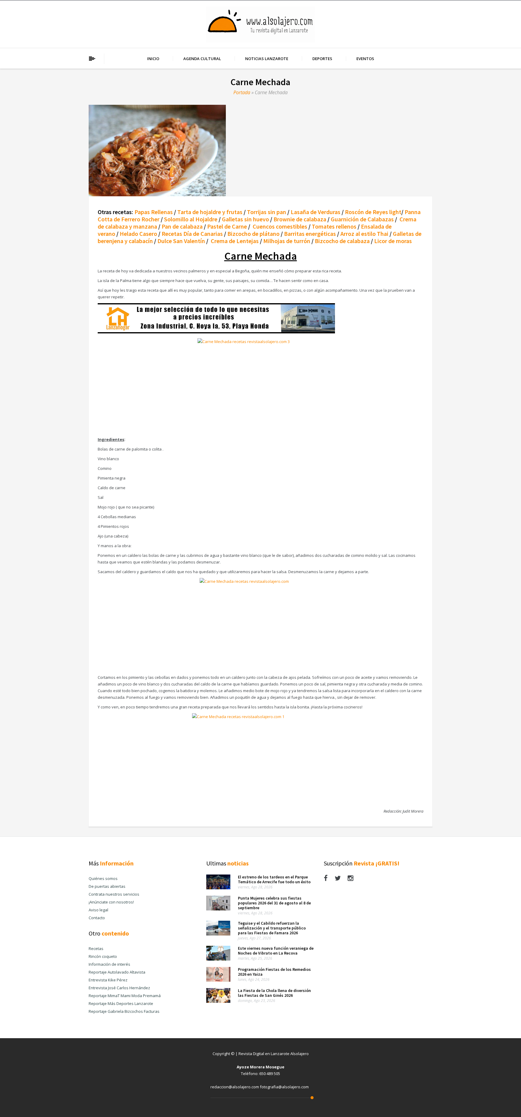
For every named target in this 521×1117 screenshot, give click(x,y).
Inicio (153, 58)
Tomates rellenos (335, 226)
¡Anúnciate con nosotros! (111, 902)
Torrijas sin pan (266, 212)
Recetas (96, 948)
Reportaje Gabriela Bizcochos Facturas (124, 1011)
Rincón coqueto (103, 956)
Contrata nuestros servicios (114, 894)
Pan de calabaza (182, 226)
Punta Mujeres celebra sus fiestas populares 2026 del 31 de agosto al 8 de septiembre (274, 902)
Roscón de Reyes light (373, 212)
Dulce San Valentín (181, 241)
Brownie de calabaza (299, 219)
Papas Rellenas (153, 212)
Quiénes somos (103, 878)
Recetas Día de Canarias (192, 233)
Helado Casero (138, 233)
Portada (241, 92)
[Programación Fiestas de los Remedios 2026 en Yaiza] (218, 980)
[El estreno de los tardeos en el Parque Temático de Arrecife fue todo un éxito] (218, 888)
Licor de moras (393, 241)
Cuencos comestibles (280, 226)
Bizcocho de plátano (253, 233)
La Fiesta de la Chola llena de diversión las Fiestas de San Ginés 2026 (274, 993)
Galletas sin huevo (245, 219)
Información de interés (109, 964)
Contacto (97, 917)
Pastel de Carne (227, 226)
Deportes (322, 58)
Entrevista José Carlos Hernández (119, 987)
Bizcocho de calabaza (342, 241)
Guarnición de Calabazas (362, 219)
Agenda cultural (202, 58)
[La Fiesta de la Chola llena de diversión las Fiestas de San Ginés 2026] (218, 1001)
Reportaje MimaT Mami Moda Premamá (125, 995)
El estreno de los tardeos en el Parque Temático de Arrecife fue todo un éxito (274, 879)
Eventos (365, 58)
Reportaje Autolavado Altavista (117, 972)
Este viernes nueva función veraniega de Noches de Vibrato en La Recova (276, 950)
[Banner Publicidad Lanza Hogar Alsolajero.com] (216, 332)
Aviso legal (98, 910)
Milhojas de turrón (286, 241)
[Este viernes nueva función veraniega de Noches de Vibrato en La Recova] (218, 959)
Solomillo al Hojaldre (190, 219)
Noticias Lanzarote (266, 58)
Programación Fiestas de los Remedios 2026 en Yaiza (274, 972)
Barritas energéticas (310, 233)
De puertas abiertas (107, 886)
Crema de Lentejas (235, 241)
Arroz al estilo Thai (364, 233)
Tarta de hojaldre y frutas (209, 212)
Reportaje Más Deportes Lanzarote (121, 1003)
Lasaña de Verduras (315, 212)
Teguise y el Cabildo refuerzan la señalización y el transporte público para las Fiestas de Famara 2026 (272, 928)
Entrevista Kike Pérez (108, 980)
